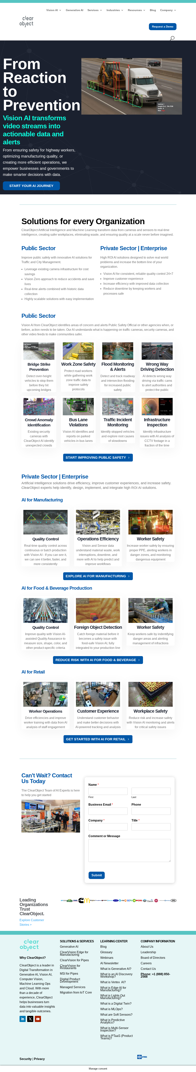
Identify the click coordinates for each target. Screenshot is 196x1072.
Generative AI (74, 10)
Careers (146, 963)
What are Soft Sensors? (116, 1014)
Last (133, 797)
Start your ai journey (31, 186)
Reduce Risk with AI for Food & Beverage (96, 660)
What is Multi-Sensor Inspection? (114, 1029)
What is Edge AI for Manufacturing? (113, 989)
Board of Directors (153, 957)
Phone (136, 804)
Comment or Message (104, 836)
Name (93, 784)
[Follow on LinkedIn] (23, 1019)
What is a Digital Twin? (115, 1003)
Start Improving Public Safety (96, 457)
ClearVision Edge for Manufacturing (74, 953)
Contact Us (148, 968)
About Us (147, 946)
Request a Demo (162, 26)
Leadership (148, 952)
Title (135, 820)
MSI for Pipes (69, 973)
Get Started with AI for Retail (96, 739)
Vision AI (52, 10)
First (90, 797)
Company (166, 10)
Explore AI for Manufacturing (96, 576)
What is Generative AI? (115, 968)
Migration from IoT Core (76, 992)
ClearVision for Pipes (74, 960)
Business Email (100, 804)
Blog (153, 10)
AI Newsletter (109, 963)
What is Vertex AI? (113, 982)
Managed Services (72, 987)
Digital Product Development (70, 980)
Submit (96, 875)
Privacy (39, 1059)
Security (26, 1059)
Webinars (106, 957)
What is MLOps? (111, 1009)
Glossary (106, 952)
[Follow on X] (30, 1019)
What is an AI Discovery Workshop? (116, 975)
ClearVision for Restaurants (70, 967)
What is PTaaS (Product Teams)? (116, 1037)
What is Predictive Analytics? (112, 1021)
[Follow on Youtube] (38, 1019)
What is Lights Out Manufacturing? (112, 997)
